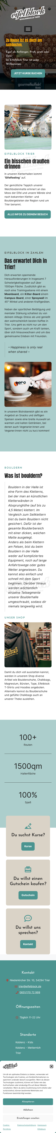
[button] (51, 1066)
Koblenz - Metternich (28, 1047)
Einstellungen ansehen (28, 1118)
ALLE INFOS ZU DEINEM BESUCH (27, 214)
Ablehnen (28, 1110)
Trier (18, 1052)
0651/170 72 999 (30, 992)
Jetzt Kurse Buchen (28, 73)
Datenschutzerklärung (26, 1125)
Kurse (28, 846)
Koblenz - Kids (24, 1042)
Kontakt (28, 944)
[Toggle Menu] (28, 29)
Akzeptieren (28, 1102)
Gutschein (28, 895)
